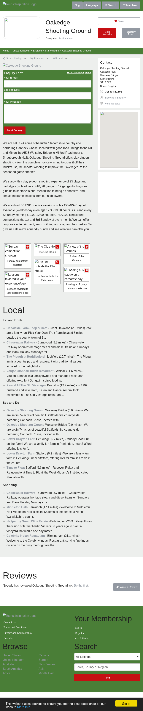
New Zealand (47, 664)
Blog (77, 5)
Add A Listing (82, 638)
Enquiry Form (131, 33)
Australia (9, 664)
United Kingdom (13, 659)
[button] (119, 137)
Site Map (8, 638)
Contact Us (10, 622)
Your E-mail (11, 77)
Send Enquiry (15, 130)
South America (12, 668)
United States (12, 655)
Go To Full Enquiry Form (79, 72)
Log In (78, 627)
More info (23, 706)
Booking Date (12, 89)
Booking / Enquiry (115, 97)
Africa (6, 673)
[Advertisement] (119, 192)
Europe (43, 659)
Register (79, 633)
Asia (42, 668)
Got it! (126, 703)
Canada (44, 655)
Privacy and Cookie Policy (18, 633)
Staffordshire (65, 38)
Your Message (12, 101)
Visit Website (107, 33)
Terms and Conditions (15, 627)
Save (120, 21)
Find (107, 677)
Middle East (46, 673)
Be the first (81, 585)
